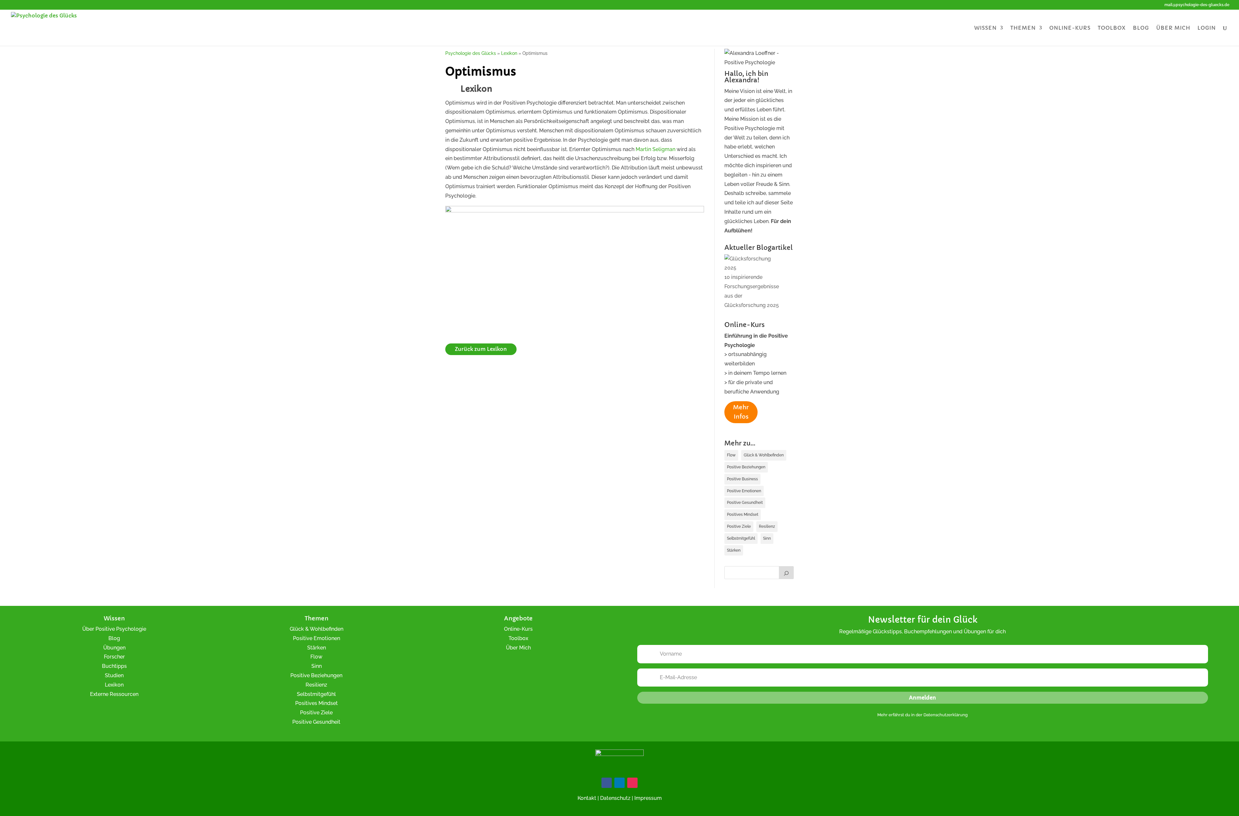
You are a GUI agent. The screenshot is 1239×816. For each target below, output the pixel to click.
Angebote (518, 618)
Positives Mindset (742, 514)
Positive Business (742, 479)
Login (1206, 28)
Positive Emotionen (744, 491)
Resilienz (767, 526)
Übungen (114, 648)
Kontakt (587, 798)
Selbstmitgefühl (741, 538)
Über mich (1173, 28)
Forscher (114, 657)
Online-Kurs (1070, 28)
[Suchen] (786, 572)
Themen (1023, 28)
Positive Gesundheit (745, 502)
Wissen (985, 28)
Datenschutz (615, 798)
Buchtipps (114, 666)
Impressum (648, 798)
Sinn (767, 538)
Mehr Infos (741, 411)
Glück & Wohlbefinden (764, 455)
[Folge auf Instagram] (632, 783)
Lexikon (114, 685)
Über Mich (518, 648)
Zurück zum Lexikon (481, 349)
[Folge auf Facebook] (606, 783)
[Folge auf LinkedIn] (619, 783)
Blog (1141, 28)
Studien (114, 675)
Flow (731, 455)
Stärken (733, 550)
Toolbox (1112, 28)
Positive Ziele (739, 526)
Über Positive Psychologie (114, 629)
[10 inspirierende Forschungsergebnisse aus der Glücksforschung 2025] (753, 263)
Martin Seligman (655, 149)
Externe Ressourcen (114, 694)
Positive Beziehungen (746, 467)
